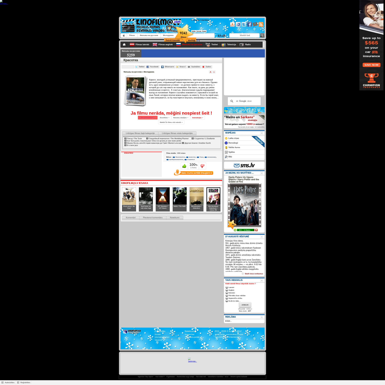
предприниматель (176, 159)
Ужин (201, 157)
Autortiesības (189, 334)
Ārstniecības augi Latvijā (185, 376)
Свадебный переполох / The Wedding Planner (169, 139)
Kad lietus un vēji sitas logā (146, 207)
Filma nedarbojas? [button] (146, 118)
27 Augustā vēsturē (237, 236)
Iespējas (230, 132)
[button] (198, 118)
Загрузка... (192, 361)
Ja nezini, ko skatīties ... (239, 173)
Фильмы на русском (149, 35)
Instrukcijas (196, 118)
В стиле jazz (132, 145)
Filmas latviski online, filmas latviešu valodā (124, 35)
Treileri (214, 44)
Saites (208, 67)
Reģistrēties (25, 383)
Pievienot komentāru (153, 217)
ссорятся (191, 159)
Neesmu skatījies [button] (180, 118)
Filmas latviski (142, 44)
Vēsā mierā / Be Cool (129, 207)
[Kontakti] (255, 26)
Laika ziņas (233, 138)
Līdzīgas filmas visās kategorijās (177, 133)
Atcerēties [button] (164, 118)
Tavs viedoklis (233, 280)
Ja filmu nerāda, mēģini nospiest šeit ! (171, 113)
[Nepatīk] (202, 165)
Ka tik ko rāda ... (234, 301)
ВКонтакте (169, 67)
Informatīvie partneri (162, 337)
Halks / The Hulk (180, 206)
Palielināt (210, 72)
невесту (192, 157)
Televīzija (231, 44)
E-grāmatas (171, 376)
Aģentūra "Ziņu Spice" (145, 376)
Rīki (230, 157)
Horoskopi (233, 143)
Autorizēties (9, 383)
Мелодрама (168, 35)
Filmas (132, 35)
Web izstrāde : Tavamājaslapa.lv (226, 337)
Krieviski (232, 293)
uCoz (226, 376)
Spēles (231, 152)
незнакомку (211, 157)
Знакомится (180, 157)
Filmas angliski (166, 44)
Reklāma (230, 317)
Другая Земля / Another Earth (198, 143)
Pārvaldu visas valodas (237, 295)
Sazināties (195, 67)
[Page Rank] (125, 346)
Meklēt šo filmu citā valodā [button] (170, 122)
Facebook (154, 67)
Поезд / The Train (134, 139)
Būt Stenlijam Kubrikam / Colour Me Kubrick (213, 209)
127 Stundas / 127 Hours (163, 207)
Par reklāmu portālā (192, 337)
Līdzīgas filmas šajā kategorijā (140, 133)
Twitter (142, 67)
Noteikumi (174, 217)
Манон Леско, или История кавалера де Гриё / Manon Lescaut (154, 143)
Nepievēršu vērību (235, 298)
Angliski (231, 290)
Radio (253, 44)
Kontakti (158, 334)
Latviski (231, 287)
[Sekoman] (237, 26)
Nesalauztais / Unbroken (196, 207)
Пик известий (201, 376)
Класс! (183, 67)
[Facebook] (249, 26)
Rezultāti (242, 309)
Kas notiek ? (160, 376)
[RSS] (260, 26)
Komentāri (131, 217)
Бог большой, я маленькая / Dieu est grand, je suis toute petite (154, 141)
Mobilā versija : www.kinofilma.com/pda (229, 334)
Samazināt (214, 72)
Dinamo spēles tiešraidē (239, 376)
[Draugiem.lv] (232, 26)
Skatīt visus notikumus (254, 274)
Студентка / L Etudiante (204, 139)
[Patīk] (184, 165)
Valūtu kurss (234, 147)
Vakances (158, 340)
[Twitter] (243, 26)
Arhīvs (248, 309)
